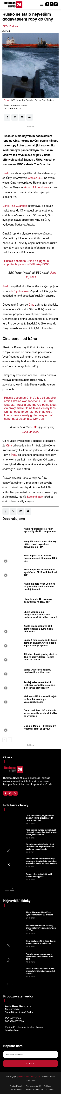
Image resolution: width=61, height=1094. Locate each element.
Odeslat (31, 1063)
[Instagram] (52, 4)
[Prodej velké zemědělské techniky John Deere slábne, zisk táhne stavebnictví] (12, 685)
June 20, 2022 (30, 432)
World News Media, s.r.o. (29, 1076)
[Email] (22, 117)
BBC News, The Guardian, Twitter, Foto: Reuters (32, 100)
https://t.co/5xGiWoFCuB (28, 418)
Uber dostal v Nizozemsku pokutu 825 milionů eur (38, 600)
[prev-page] (4, 740)
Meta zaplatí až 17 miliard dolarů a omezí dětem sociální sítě (40, 558)
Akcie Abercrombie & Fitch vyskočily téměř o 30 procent (40, 530)
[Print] (29, 117)
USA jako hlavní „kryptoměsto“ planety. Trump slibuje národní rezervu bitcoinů (40, 818)
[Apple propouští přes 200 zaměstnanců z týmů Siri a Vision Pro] (12, 629)
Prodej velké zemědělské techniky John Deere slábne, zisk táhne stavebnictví (39, 685)
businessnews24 (19, 105)
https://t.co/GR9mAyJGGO (32, 264)
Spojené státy (35, 496)
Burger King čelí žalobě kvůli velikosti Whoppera (39, 875)
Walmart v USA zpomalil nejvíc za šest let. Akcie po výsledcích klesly (40, 699)
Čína (9, 445)
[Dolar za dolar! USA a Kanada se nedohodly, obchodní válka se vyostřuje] (12, 714)
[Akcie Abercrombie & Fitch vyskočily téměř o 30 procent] (12, 530)
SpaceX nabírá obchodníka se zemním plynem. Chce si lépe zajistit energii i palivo (40, 642)
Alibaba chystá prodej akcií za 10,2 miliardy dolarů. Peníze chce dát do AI (40, 656)
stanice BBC (35, 178)
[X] (56, 4)
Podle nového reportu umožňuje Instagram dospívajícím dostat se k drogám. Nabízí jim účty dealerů (41, 861)
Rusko (6, 173)
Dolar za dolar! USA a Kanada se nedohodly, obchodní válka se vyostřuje (40, 713)
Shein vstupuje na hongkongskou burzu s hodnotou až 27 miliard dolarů (40, 614)
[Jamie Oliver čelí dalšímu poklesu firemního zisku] (12, 671)
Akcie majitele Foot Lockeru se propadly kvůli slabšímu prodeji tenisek (39, 586)
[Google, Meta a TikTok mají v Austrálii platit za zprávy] (12, 728)
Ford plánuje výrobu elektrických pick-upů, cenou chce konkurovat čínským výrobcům (41, 832)
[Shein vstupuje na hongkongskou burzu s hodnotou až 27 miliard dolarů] (12, 615)
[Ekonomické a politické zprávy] (13, 4)
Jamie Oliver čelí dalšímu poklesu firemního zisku (37, 671)
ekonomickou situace (36, 187)
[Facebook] (47, 4)
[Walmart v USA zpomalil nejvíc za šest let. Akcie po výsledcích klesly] (12, 699)
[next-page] (10, 740)
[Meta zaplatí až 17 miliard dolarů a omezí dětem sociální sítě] (12, 559)
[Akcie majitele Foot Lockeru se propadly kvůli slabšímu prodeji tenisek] (12, 587)
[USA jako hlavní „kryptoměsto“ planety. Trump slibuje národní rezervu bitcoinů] (14, 819)
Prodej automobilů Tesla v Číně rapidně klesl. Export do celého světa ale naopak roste (40, 846)
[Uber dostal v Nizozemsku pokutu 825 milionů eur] (12, 601)
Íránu (14, 455)
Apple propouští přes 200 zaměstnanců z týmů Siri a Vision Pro (38, 628)
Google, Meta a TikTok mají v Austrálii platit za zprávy (40, 727)
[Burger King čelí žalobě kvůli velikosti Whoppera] (14, 876)
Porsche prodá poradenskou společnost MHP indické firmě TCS (40, 572)
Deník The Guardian (14, 206)
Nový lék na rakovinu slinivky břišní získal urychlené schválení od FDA (40, 544)
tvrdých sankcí (20, 291)
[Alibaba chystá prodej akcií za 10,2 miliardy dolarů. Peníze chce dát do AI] (12, 657)
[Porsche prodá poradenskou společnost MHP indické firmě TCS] (12, 573)
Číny (31, 304)
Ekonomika (10, 26)
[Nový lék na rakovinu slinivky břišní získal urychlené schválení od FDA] (12, 545)
